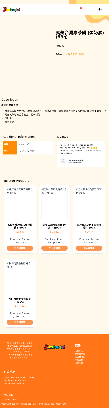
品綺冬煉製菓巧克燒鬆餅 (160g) (20, 226)
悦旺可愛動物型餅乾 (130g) (20, 300)
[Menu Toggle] (67, 9)
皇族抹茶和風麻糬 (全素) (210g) (54, 226)
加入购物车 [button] (20, 248)
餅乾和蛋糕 (79, 54)
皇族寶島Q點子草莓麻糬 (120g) (89, 226)
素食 (72, 54)
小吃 (67, 54)
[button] (74, 9)
